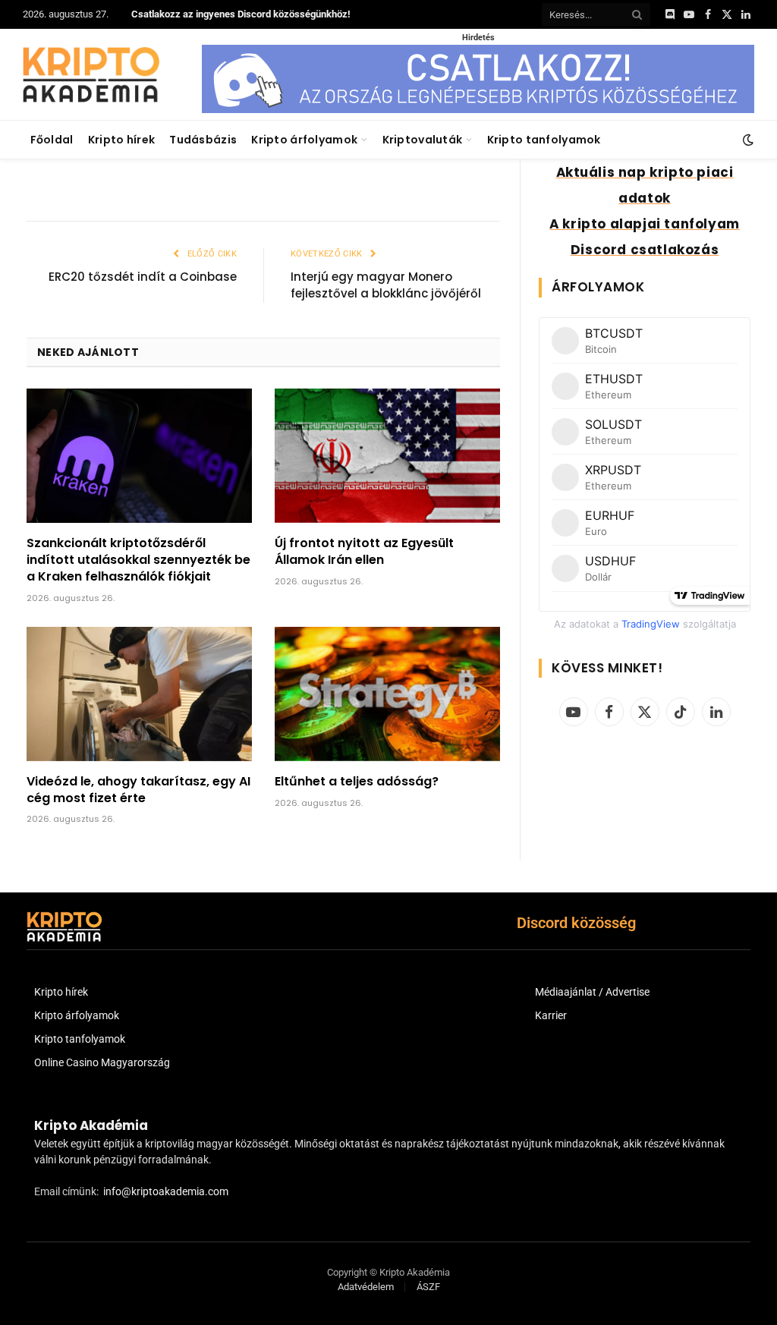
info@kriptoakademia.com (165, 1191)
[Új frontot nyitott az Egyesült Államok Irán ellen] (387, 456)
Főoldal (52, 139)
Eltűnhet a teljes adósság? (357, 781)
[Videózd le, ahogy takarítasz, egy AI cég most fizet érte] (139, 694)
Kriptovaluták (422, 139)
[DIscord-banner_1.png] (478, 109)
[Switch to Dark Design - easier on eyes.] (746, 140)
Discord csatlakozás (645, 250)
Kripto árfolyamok (304, 139)
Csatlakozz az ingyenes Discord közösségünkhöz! (241, 14)
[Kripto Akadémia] (91, 74)
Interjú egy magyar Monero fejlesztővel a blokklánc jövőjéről (386, 285)
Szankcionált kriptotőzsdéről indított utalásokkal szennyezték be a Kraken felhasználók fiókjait (138, 559)
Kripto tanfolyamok (544, 139)
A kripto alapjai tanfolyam (644, 224)
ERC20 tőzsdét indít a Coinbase (143, 277)
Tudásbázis (203, 139)
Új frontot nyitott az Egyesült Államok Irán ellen (364, 551)
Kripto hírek (121, 139)
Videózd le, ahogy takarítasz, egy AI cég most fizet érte (138, 790)
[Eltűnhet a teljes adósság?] (387, 694)
